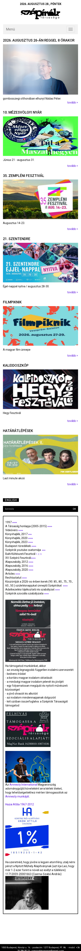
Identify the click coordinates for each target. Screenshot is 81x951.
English (11, 500)
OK (74, 509)
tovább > (72, 102)
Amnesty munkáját (17, 796)
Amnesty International (23, 784)
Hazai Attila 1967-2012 (19, 804)
